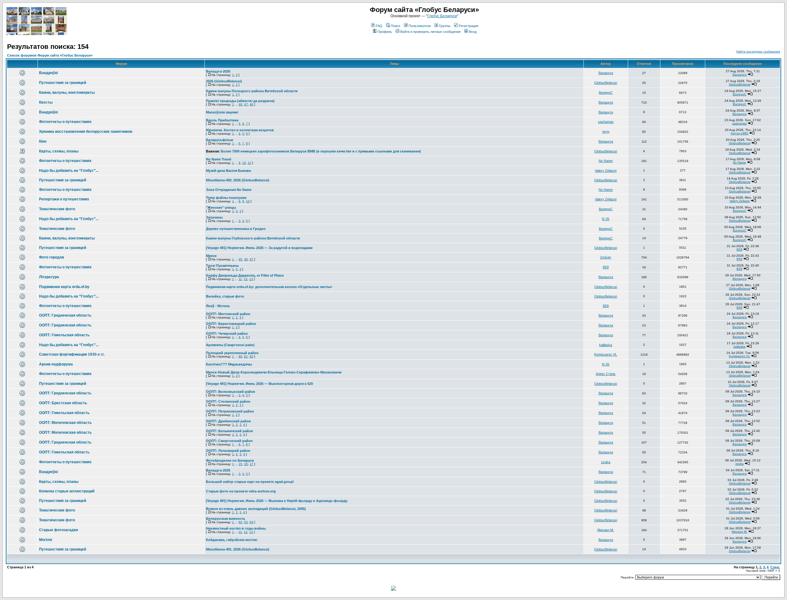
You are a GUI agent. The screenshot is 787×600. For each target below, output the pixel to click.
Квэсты (46, 102)
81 (246, 356)
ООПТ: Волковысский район (230, 391)
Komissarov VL (605, 354)
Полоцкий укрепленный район (232, 353)
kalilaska (605, 345)
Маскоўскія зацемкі (222, 112)
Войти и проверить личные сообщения (430, 32)
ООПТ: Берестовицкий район (231, 324)
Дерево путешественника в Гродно (236, 229)
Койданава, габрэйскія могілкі (231, 540)
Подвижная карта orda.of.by (64, 287)
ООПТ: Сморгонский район (229, 441)
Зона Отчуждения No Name (228, 189)
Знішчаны (214, 217)
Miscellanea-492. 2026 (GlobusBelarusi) (237, 180)
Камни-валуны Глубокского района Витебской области (253, 238)
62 (240, 522)
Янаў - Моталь (218, 306)
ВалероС (606, 92)
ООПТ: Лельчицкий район (228, 450)
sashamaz (606, 122)
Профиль (385, 32)
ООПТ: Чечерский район (227, 333)
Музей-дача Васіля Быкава (228, 170)
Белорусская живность (225, 518)
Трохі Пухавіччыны (222, 265)
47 (246, 104)
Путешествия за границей (62, 83)
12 (245, 279)
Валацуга (606, 73)
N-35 (605, 219)
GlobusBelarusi (605, 83)
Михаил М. (605, 530)
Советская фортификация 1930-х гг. (72, 354)
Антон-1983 (739, 133)
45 (240, 259)
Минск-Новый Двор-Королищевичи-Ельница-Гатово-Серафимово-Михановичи (274, 372)
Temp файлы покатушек (226, 197)
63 (246, 522)
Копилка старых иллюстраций (66, 491)
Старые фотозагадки (58, 530)
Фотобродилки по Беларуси (230, 460)
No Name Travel (218, 159)
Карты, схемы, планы (58, 151)
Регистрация (468, 26)
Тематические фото (57, 209)
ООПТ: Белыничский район (229, 431)
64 (251, 522)
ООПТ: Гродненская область (65, 315)
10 (244, 162)
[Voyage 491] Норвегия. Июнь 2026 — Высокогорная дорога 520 (259, 383)
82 (251, 356)
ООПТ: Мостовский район (228, 314)
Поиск (395, 26)
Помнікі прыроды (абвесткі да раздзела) (240, 101)
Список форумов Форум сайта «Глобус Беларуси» (50, 55)
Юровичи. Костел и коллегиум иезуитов (240, 130)
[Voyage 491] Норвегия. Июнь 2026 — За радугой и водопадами (259, 248)
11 (249, 162)
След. (775, 567)
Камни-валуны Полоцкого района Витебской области (252, 91)
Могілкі (45, 540)
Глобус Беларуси (442, 16)
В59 (739, 249)
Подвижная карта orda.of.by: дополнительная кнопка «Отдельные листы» (269, 287)
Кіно (42, 141)
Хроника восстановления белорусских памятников (85, 131)
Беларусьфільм (219, 140)
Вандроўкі (48, 73)
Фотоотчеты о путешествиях (65, 122)
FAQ (379, 26)
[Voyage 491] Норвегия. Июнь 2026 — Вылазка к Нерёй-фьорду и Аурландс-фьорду (276, 501)
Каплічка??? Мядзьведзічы (229, 364)
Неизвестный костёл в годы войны (236, 528)
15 (240, 464)
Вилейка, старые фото (225, 296)
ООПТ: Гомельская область (64, 335)
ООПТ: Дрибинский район (228, 421)
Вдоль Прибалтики (222, 120)
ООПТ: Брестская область (63, 403)
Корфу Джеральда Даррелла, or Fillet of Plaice (245, 275)
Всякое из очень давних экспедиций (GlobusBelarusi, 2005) (256, 509)
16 (246, 464)
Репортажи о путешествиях (64, 199)
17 (251, 464)
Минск (211, 256)
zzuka (605, 462)
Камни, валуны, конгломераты (67, 92)
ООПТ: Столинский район (228, 401)
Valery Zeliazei (605, 170)
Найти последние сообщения (758, 51)
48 (251, 104)
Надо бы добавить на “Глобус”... (68, 170)
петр (605, 131)
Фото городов (51, 257)
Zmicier (605, 257)
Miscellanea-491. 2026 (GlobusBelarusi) (237, 549)
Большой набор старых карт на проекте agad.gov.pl (250, 482)
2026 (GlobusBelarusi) (224, 81)
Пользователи (420, 26)
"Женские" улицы (221, 207)
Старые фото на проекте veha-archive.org (241, 491)
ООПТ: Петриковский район (230, 411)
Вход (473, 32)
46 (240, 104)
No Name (606, 161)
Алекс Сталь (605, 374)
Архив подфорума (56, 364)
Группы (444, 26)
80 (240, 356)
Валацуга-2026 (218, 71)
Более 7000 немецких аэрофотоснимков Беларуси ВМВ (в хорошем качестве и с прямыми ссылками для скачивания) (321, 151)
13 (251, 279)
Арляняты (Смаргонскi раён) (230, 345)
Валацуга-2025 (218, 470)
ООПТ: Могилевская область (65, 422)
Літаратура (49, 277)
